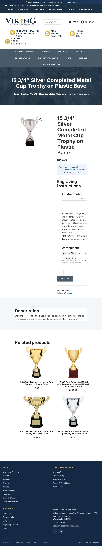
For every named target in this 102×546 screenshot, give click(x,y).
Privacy (80, 542)
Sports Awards (22, 58)
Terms (88, 542)
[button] (40, 119)
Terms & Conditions (61, 483)
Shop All (19, 52)
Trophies (62, 52)
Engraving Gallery (51, 64)
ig (61, 531)
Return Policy (58, 476)
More (68, 58)
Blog (71, 10)
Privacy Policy (59, 479)
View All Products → (11, 502)
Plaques (46, 52)
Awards (29, 52)
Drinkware (7, 494)
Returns (96, 542)
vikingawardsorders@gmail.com (48, 5)
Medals (78, 52)
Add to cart (65, 278)
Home (10, 10)
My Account (58, 487)
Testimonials (56, 10)
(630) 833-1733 (16, 5)
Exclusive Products (48, 58)
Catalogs (38, 10)
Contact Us (85, 10)
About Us (23, 10)
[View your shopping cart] (73, 21)
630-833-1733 (57, 2)
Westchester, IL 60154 (27, 33)
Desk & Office (9, 498)
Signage (83, 58)
